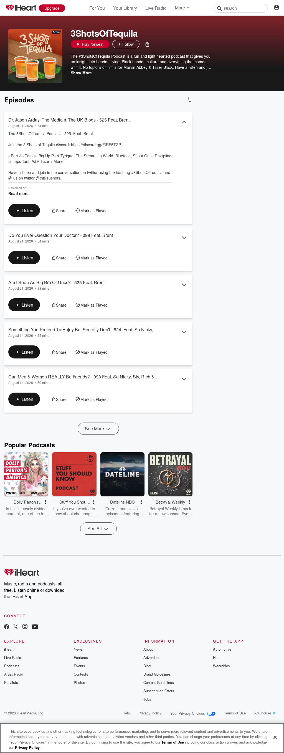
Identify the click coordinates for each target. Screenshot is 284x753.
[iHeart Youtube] (35, 627)
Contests (81, 674)
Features (81, 657)
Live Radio (156, 8)
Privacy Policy (150, 713)
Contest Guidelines (158, 682)
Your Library (125, 8)
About (148, 649)
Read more (18, 193)
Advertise (151, 657)
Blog (147, 665)
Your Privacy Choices (187, 713)
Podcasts (11, 665)
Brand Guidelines (157, 674)
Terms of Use (235, 713)
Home (217, 657)
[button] (147, 44)
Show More (81, 72)
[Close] (275, 737)
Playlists (11, 682)
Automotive (222, 649)
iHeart (9, 649)
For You (97, 8)
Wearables (221, 665)
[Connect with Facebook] (6, 627)
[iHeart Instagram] (24, 627)
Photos (79, 682)
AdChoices (263, 713)
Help (126, 713)
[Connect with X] (15, 627)
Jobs (147, 699)
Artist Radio (13, 674)
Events (79, 665)
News (78, 649)
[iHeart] (20, 8)
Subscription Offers (158, 690)
